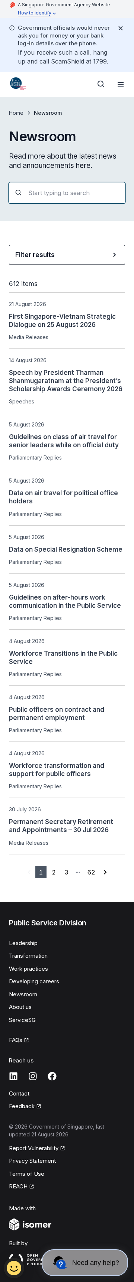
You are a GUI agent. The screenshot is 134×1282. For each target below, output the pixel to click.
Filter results (35, 255)
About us (20, 1006)
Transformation (28, 955)
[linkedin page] (13, 1076)
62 (91, 872)
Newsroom (23, 994)
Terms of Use (26, 1173)
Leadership (23, 943)
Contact (19, 1093)
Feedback (22, 1106)
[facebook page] (52, 1076)
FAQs (15, 1040)
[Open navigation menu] (121, 84)
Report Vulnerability (33, 1148)
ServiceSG (22, 1019)
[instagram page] (32, 1076)
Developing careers (34, 981)
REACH (18, 1186)
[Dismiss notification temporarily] (121, 28)
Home (16, 113)
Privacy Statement (32, 1160)
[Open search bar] (101, 84)
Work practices (28, 968)
